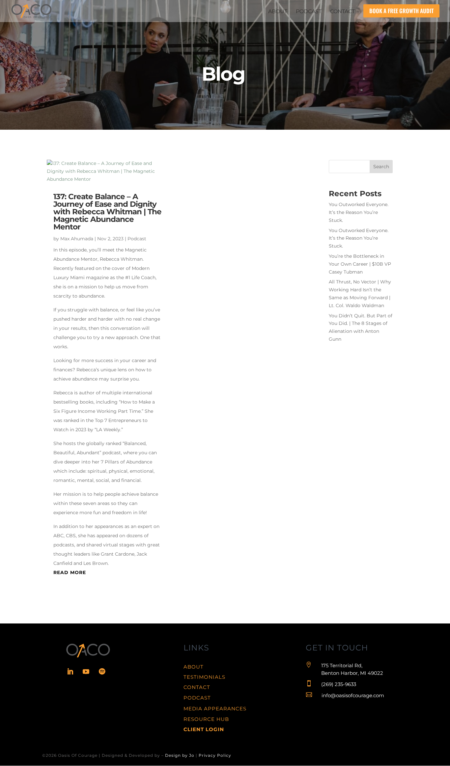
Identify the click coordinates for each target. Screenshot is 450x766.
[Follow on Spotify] (101, 671)
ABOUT (193, 667)
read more (69, 572)
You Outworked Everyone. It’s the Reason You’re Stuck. (358, 212)
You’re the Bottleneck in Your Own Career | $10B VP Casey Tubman (360, 264)
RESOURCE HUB (206, 719)
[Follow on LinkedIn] (70, 671)
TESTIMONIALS (204, 677)
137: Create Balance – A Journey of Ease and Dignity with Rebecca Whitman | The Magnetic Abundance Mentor (107, 211)
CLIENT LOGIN (203, 729)
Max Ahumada (76, 239)
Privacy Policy (215, 755)
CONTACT (196, 687)
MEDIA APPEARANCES (214, 708)
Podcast (136, 239)
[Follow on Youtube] (86, 671)
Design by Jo (179, 755)
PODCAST (197, 698)
